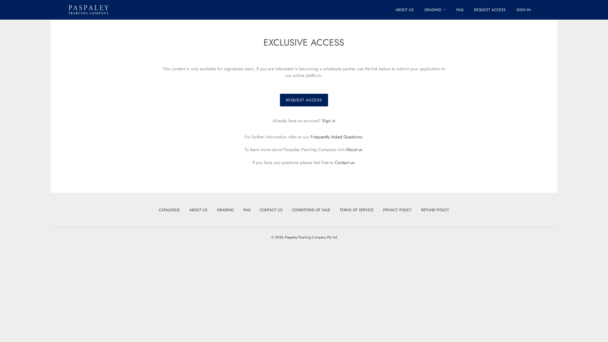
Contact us (344, 162)
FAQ (246, 210)
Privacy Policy (397, 210)
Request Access (304, 100)
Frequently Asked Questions (336, 137)
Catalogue (169, 210)
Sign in (328, 120)
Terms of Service (357, 210)
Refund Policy (435, 210)
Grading (225, 210)
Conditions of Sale (311, 210)
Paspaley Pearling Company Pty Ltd (311, 237)
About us (354, 149)
